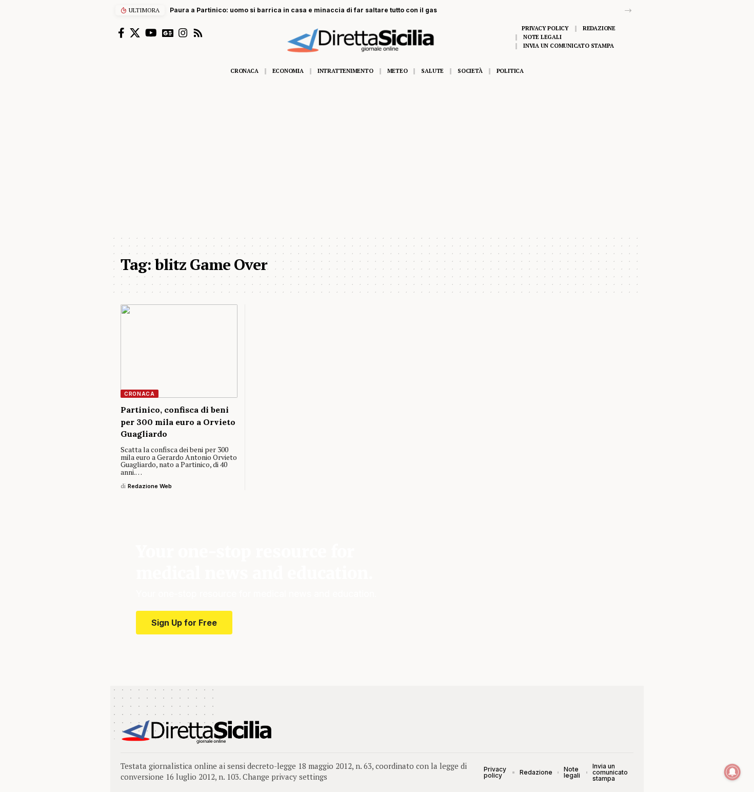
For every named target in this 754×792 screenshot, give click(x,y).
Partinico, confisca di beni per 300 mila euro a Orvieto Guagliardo (178, 421)
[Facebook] (121, 33)
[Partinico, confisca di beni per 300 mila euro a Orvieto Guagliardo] (179, 351)
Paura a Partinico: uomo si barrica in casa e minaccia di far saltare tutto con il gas (303, 10)
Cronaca (139, 394)
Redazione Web (150, 486)
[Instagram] (183, 33)
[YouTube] (151, 33)
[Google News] (168, 33)
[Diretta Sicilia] (197, 732)
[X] (135, 33)
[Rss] (198, 33)
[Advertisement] (377, 157)
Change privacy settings (285, 776)
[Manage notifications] (732, 772)
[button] (628, 10)
